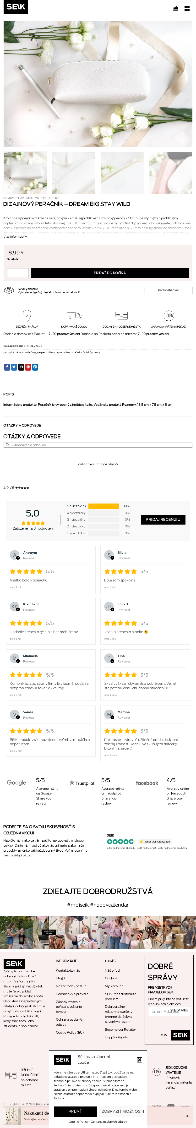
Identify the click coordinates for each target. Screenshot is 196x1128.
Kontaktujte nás (68, 970)
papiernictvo (28, 198)
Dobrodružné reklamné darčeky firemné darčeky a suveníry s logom (118, 1014)
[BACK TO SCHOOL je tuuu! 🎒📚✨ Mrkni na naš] (81, 932)
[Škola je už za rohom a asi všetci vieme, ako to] (49, 932)
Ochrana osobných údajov (109, 1121)
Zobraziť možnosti (122, 1111)
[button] (139, 1059)
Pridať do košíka (110, 273)
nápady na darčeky (25, 352)
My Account (114, 986)
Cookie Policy (78, 1121)
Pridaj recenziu (163, 519)
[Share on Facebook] (7, 367)
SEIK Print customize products (120, 996)
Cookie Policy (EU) (70, 1032)
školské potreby (91, 352)
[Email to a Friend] (21, 367)
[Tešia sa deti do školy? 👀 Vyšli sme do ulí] (16, 932)
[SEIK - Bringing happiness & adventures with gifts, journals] (27, 8)
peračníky (51, 198)
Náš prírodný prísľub (71, 986)
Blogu (60, 978)
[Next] (182, 83)
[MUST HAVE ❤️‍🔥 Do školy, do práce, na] (114, 932)
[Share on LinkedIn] (35, 367)
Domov (9, 198)
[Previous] (13, 83)
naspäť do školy (46, 352)
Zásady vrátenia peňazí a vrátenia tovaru (69, 1006)
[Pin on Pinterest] (28, 367)
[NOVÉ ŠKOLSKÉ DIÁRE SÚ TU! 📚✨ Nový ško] (179, 932)
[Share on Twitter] (14, 367)
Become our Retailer (120, 1029)
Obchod (111, 978)
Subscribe (179, 1010)
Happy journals (116, 1037)
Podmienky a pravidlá (72, 994)
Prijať (75, 1111)
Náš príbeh (113, 970)
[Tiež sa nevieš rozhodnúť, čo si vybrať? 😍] (147, 932)
